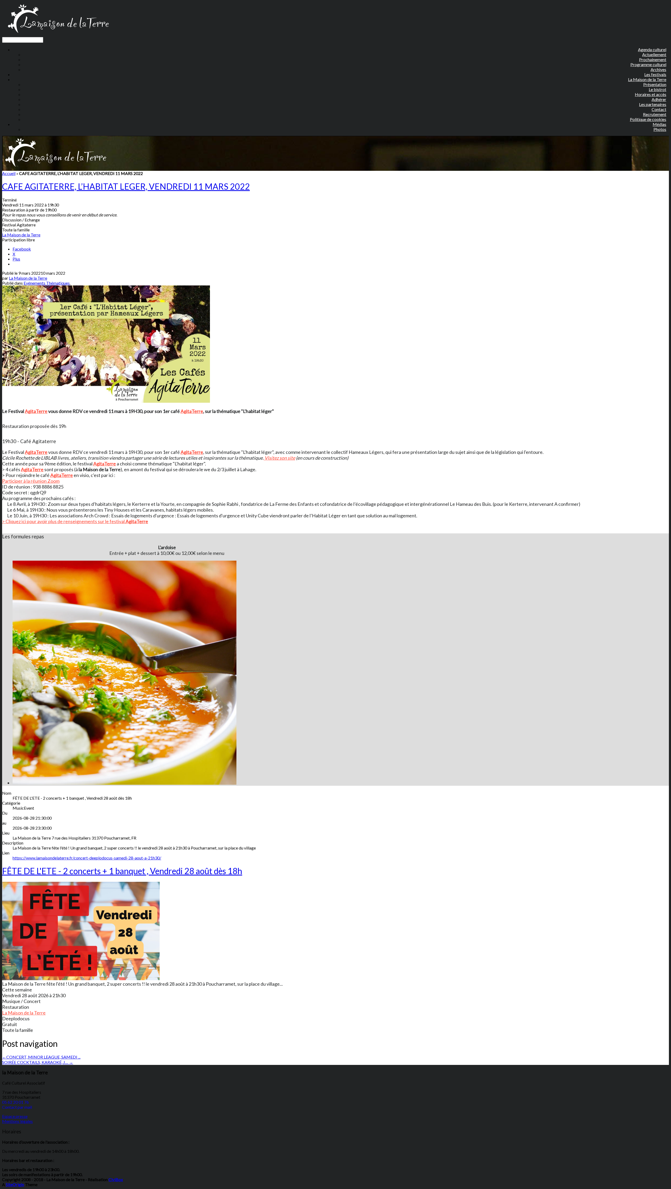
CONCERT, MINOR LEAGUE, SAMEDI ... (41, 1056)
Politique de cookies (648, 119)
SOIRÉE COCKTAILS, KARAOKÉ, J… (37, 1062)
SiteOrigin (15, 1184)
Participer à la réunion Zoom (30, 481)
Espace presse (15, 1116)
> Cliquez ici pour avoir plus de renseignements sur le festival (64, 521)
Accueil (8, 173)
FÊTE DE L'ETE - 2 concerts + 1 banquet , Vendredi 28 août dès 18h (122, 871)
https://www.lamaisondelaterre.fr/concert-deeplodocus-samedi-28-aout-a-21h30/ (87, 857)
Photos (659, 129)
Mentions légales (17, 1121)
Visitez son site (279, 458)
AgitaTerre (36, 411)
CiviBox (116, 1179)
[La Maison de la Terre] (58, 34)
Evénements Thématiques (47, 282)
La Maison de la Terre (21, 234)
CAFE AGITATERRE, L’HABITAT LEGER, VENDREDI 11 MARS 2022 (126, 186)
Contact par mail (17, 1107)
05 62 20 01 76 (15, 1102)
